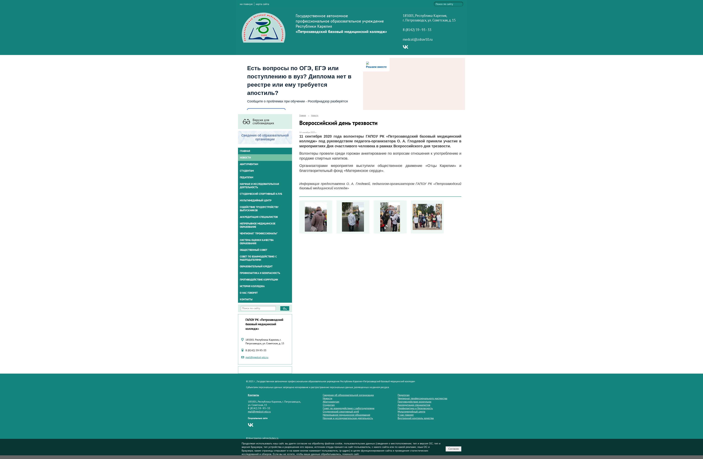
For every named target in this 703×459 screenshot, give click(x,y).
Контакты (246, 299)
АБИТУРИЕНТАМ (249, 164)
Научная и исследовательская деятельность (259, 185)
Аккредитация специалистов (414, 405)
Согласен (453, 448)
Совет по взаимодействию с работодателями (258, 258)
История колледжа (252, 286)
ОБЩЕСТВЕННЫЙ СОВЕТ (253, 250)
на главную (246, 4)
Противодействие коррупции (259, 279)
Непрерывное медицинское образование (257, 225)
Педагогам (404, 395)
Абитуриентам (331, 401)
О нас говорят (249, 292)
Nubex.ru (273, 438)
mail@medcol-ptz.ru (257, 357)
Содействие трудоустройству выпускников (259, 208)
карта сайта (262, 4)
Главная (245, 151)
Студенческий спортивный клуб (261, 194)
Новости (245, 157)
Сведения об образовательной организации (348, 395)
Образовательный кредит (256, 266)
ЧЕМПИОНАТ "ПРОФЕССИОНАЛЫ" (259, 233)
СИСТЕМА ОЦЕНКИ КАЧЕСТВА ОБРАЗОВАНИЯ (257, 241)
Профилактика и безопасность (260, 273)
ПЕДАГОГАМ (246, 177)
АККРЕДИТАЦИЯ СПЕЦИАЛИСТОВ (259, 217)
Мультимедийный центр (255, 200)
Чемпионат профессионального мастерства (422, 398)
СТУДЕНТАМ (247, 170)
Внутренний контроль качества (416, 418)
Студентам (329, 405)
